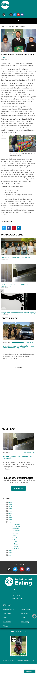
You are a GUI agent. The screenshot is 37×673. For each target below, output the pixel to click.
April (15, 542)
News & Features (8, 609)
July (14, 535)
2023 (10, 509)
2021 (10, 513)
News (3, 57)
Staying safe (30, 342)
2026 (10, 502)
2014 (10, 555)
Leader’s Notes (26, 609)
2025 (10, 504)
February (16, 546)
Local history (7, 613)
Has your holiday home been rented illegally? (18, 313)
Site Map (7, 605)
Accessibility (7, 622)
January (16, 548)
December (16, 524)
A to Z (14, 589)
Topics (5, 617)
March (15, 544)
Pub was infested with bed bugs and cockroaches (18, 457)
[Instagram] (11, 14)
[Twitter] (14, 14)
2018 (10, 520)
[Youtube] (18, 14)
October (16, 528)
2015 (10, 553)
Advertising (25, 622)
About (23, 617)
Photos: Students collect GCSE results (15, 258)
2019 (10, 517)
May (14, 539)
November (17, 526)
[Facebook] (22, 14)
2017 (10, 522)
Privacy (5, 626)
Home (2, 26)
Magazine (24, 613)
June (15, 537)
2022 (10, 511)
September (17, 531)
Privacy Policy (30, 660)
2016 (10, 550)
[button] (3, 14)
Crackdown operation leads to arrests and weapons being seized (18, 347)
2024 (10, 506)
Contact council (17, 598)
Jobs (14, 592)
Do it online (16, 595)
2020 (10, 515)
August (15, 533)
